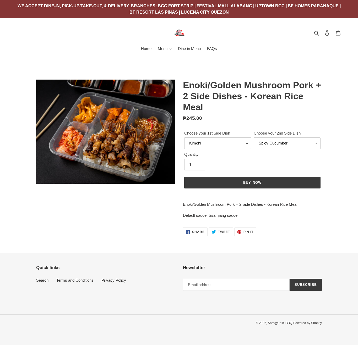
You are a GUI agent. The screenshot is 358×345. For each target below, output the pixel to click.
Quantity (191, 154)
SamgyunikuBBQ (280, 323)
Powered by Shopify (307, 323)
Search (42, 280)
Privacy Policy (113, 280)
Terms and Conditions (75, 280)
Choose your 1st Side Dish (207, 133)
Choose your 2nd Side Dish (277, 133)
